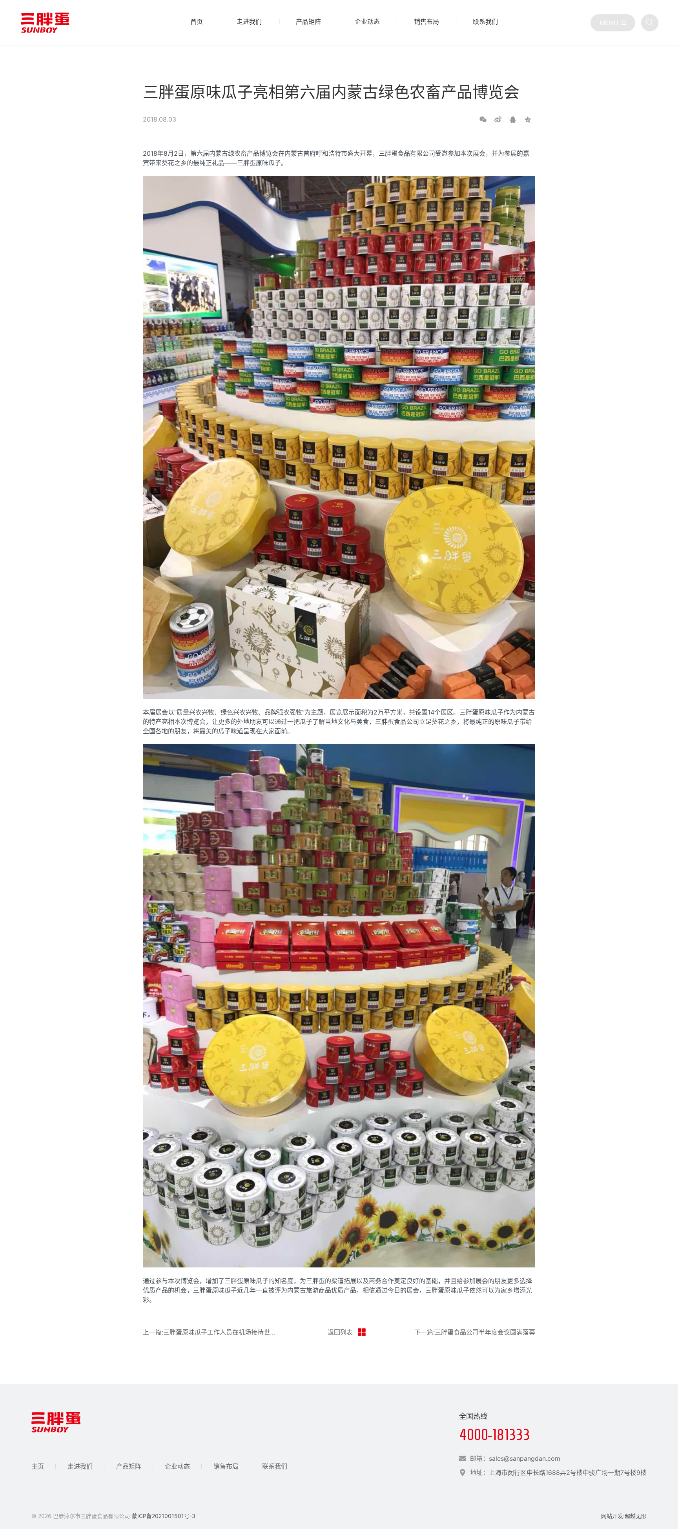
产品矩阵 (128, 1466)
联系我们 (274, 1466)
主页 (37, 1466)
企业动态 (177, 1466)
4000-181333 (494, 1434)
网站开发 (612, 1516)
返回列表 (340, 1332)
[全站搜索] (649, 22)
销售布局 (226, 1466)
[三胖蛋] (45, 23)
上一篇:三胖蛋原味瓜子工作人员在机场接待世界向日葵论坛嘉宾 (211, 1332)
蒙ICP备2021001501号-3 (163, 1516)
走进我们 (80, 1466)
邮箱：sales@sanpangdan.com (515, 1458)
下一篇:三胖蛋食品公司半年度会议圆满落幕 (474, 1332)
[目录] (613, 22)
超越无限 (636, 1516)
